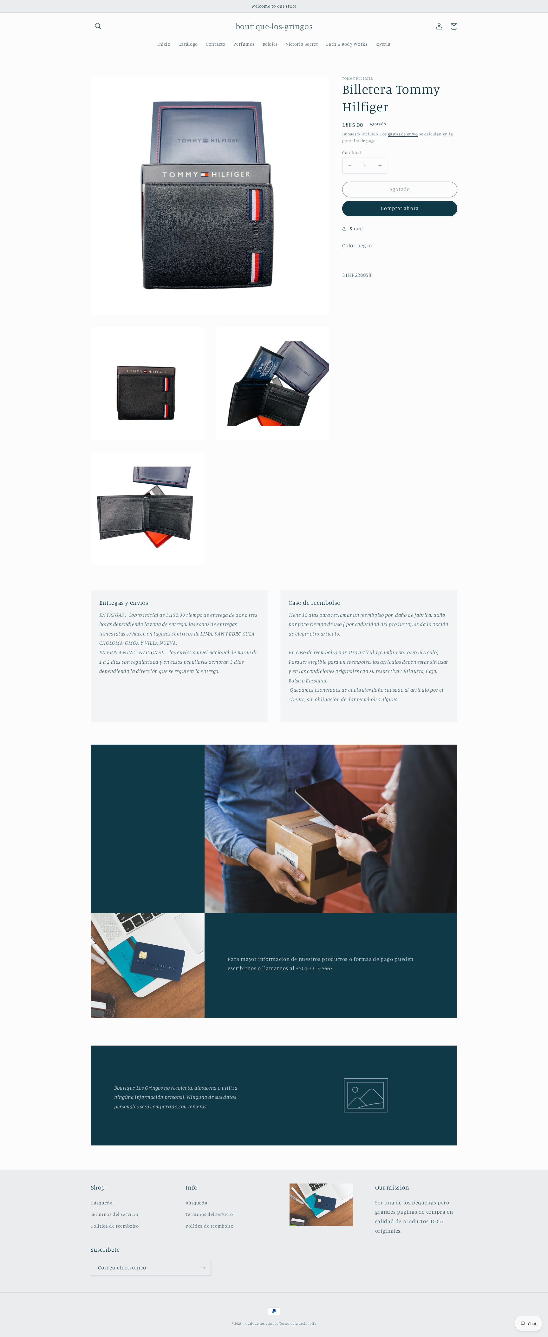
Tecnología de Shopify (297, 1323)
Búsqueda (102, 1202)
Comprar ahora (400, 208)
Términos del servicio (114, 1214)
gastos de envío (403, 134)
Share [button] (356, 228)
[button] (98, 26)
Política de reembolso (115, 1226)
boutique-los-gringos (261, 1323)
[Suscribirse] (203, 1267)
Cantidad (351, 152)
